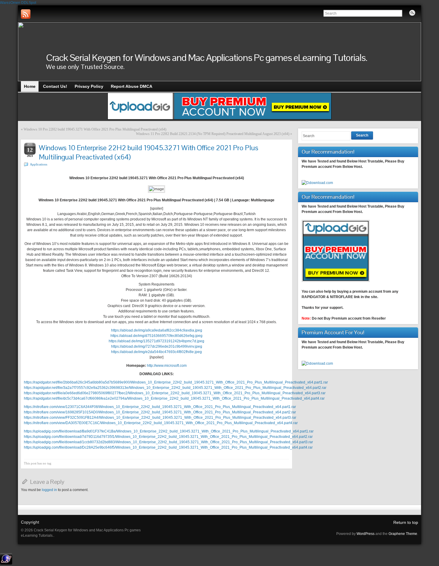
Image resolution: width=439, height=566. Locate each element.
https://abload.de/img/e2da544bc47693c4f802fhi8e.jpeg (156, 352)
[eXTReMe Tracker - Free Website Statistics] (6, 563)
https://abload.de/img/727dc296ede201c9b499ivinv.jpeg (156, 346)
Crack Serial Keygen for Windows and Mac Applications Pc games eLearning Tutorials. (206, 57)
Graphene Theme (403, 534)
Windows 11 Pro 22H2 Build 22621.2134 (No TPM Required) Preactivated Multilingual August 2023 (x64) (212, 134)
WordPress (365, 534)
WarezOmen (10, 3)
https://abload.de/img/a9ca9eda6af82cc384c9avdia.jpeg (156, 330)
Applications (38, 164)
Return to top (405, 522)
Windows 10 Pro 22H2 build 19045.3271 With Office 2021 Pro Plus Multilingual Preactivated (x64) (95, 129)
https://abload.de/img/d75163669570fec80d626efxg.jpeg (156, 336)
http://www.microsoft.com (167, 365)
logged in (49, 490)
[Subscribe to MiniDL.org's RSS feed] (25, 14)
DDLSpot (28, 3)
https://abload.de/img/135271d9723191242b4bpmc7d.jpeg (156, 341)
